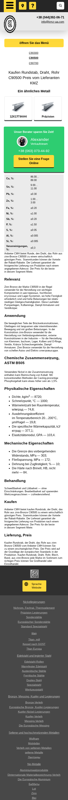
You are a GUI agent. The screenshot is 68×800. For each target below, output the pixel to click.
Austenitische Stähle (34, 670)
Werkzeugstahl (34, 689)
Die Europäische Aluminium (34, 779)
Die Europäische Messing (34, 725)
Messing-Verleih (34, 720)
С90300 (33, 52)
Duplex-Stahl (34, 680)
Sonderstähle (34, 617)
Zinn (34, 793)
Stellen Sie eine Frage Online (33, 161)
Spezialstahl (34, 684)
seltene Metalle (34, 752)
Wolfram (34, 738)
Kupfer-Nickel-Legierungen (34, 711)
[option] (18, 108)
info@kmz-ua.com (52, 21)
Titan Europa (34, 648)
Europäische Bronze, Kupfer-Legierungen (34, 707)
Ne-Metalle (34, 764)
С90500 (33, 57)
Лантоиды (34, 757)
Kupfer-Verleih (34, 716)
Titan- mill (34, 639)
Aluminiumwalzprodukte (34, 770)
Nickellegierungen (34, 601)
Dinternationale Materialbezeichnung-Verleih (34, 774)
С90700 (33, 63)
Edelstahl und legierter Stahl (34, 655)
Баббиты (34, 784)
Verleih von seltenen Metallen (34, 747)
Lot (34, 788)
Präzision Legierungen (34, 612)
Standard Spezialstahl (34, 626)
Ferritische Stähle (34, 675)
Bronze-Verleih (34, 702)
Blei (34, 797)
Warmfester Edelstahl (34, 666)
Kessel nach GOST (34, 644)
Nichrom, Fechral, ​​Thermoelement (34, 607)
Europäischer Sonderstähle (34, 621)
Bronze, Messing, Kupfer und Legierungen (34, 696)
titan (34, 633)
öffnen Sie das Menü (34, 43)
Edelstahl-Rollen (34, 661)
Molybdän (34, 743)
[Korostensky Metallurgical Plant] (10, 24)
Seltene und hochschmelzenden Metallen (34, 732)
